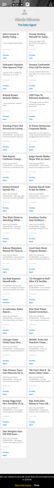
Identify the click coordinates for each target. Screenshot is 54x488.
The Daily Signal (27, 24)
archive (33, 5)
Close (36, 485)
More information (23, 485)
